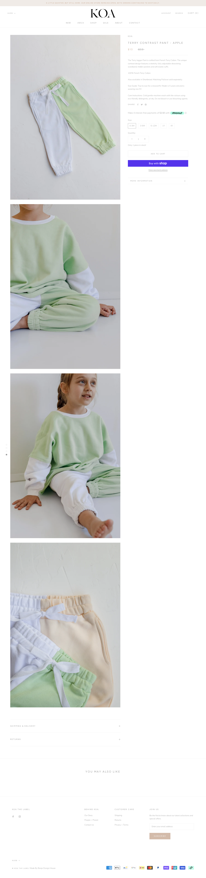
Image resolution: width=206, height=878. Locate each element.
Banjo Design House (46, 868)
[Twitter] (142, 104)
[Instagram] (20, 816)
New (68, 23)
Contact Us (89, 825)
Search (179, 13)
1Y (163, 125)
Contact (134, 23)
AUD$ (10, 13)
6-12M (154, 125)
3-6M (142, 125)
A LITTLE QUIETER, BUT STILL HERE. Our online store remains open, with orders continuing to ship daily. (103, 3)
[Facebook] (138, 104)
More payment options (158, 170)
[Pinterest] (146, 104)
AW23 (81, 23)
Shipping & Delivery (23, 726)
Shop (93, 23)
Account (166, 13)
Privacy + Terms (121, 825)
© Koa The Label (20, 868)
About (119, 23)
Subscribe (160, 836)
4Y (172, 125)
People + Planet (91, 820)
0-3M (132, 125)
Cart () (193, 13)
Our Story (88, 815)
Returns (15, 739)
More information (141, 181)
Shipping (118, 815)
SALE (106, 23)
